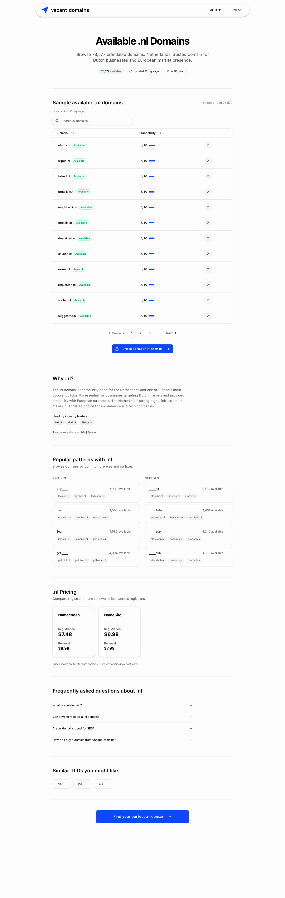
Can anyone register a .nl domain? (76, 716)
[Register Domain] (208, 145)
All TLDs (216, 10)
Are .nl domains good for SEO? (74, 728)
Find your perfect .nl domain (138, 816)
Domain (62, 133)
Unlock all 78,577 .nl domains (142, 348)
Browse (236, 10)
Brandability (147, 133)
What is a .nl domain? (67, 705)
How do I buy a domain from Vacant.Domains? (84, 740)
